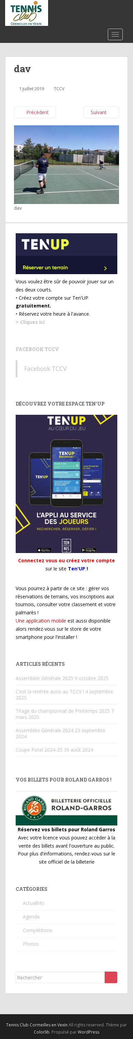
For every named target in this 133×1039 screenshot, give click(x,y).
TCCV (59, 88)
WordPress (88, 1032)
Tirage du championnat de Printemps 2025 (63, 711)
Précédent (37, 112)
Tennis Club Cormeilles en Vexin (37, 1025)
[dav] (66, 164)
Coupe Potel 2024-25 (39, 749)
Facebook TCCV (37, 349)
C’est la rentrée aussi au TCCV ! (50, 691)
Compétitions (38, 930)
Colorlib (41, 1032)
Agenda (31, 916)
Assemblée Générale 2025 (44, 678)
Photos (31, 944)
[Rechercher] (111, 977)
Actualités (33, 903)
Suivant (99, 112)
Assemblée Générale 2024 (44, 730)
